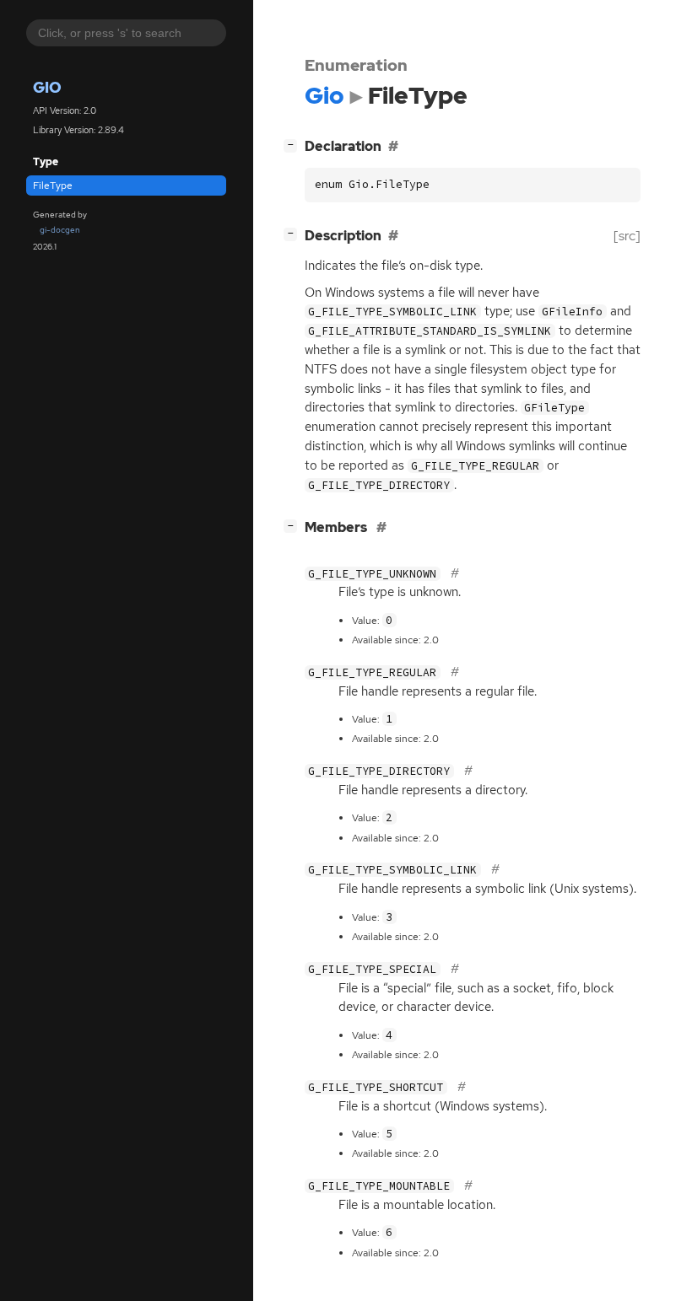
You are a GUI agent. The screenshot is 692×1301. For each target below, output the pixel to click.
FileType (53, 185)
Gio (47, 87)
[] (294, 144)
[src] (627, 236)
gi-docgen (60, 229)
